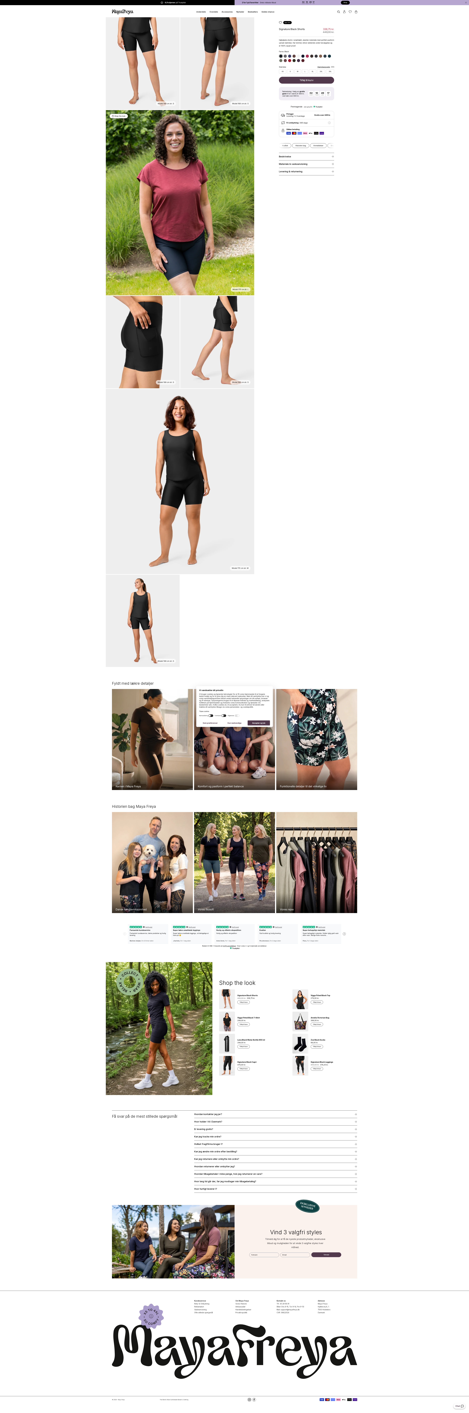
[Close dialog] (285, 682)
